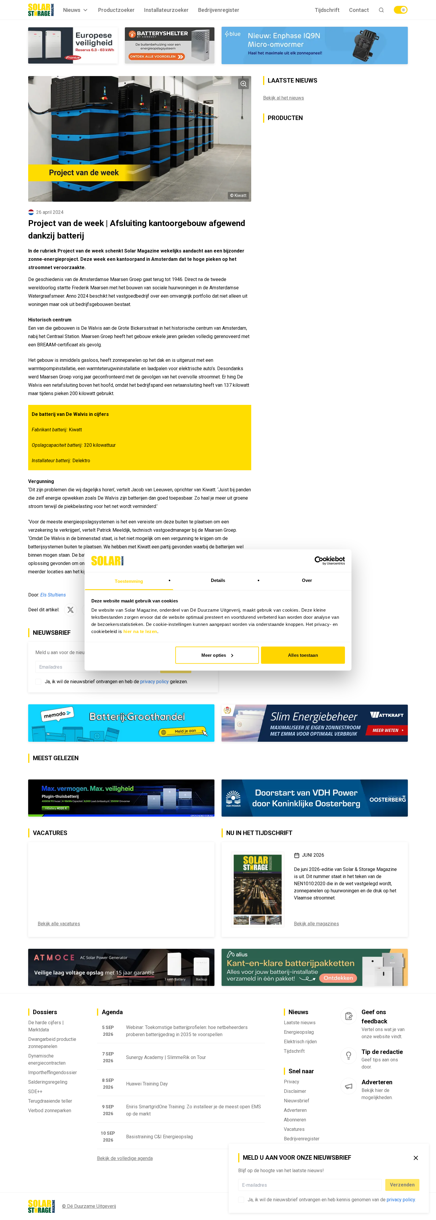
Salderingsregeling (47, 1082)
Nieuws (71, 10)
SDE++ (35, 1091)
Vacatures (294, 1129)
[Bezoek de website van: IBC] (315, 723)
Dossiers (45, 1012)
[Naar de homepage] (41, 10)
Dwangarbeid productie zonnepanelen (52, 1042)
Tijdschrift (327, 10)
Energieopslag (299, 1032)
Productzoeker (116, 10)
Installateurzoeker (166, 10)
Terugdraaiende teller (50, 1101)
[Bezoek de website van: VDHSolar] (315, 798)
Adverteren (295, 1110)
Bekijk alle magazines (316, 924)
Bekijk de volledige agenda (125, 1158)
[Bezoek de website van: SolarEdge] (315, 45)
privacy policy (401, 1199)
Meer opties (213, 654)
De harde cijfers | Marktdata (46, 1026)
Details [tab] (218, 580)
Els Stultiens (53, 595)
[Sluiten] (415, 1157)
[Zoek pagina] (381, 10)
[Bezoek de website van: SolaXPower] (121, 723)
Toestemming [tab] (129, 581)
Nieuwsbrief (296, 1101)
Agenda (112, 1012)
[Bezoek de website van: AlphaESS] (121, 798)
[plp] (401, 10)
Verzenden (402, 1185)
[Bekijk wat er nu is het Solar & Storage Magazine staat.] (257, 889)
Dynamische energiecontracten (47, 1059)
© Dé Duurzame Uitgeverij (89, 1206)
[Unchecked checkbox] (241, 1200)
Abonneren (295, 1120)
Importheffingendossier (52, 1072)
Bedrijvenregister (218, 10)
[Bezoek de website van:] (121, 967)
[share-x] (70, 609)
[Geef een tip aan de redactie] (348, 1055)
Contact (359, 10)
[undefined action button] (380, 1185)
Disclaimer (295, 1091)
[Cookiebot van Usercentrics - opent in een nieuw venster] (319, 560)
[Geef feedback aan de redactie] (348, 1016)
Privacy (291, 1082)
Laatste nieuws (300, 1022)
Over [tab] (307, 580)
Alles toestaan (303, 654)
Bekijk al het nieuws (283, 98)
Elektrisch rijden (300, 1041)
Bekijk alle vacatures (59, 924)
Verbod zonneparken (49, 1110)
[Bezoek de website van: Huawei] (315, 967)
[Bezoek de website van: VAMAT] (121, 45)
